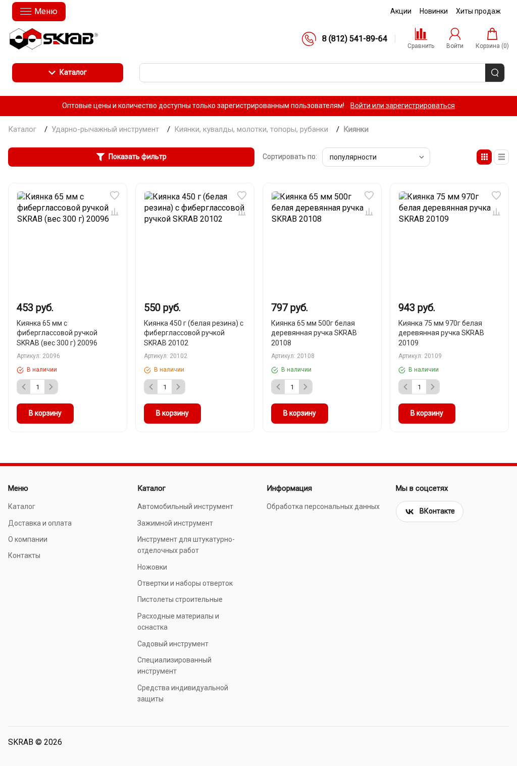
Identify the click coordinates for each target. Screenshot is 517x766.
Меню (46, 11)
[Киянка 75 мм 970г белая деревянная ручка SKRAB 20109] (449, 241)
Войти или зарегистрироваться (402, 105)
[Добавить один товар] (51, 387)
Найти (494, 72)
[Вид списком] (501, 157)
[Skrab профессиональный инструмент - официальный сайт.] (53, 38)
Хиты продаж (478, 11)
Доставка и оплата (40, 523)
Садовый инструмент (173, 644)
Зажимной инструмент (175, 523)
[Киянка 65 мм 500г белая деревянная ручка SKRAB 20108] (322, 241)
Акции (400, 11)
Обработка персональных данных (323, 506)
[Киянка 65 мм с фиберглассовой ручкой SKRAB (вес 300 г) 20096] (68, 241)
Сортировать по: (290, 156)
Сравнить (115, 212)
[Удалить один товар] (23, 387)
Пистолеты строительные (180, 599)
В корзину (45, 413)
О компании (27, 539)
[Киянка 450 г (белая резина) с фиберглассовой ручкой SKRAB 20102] (195, 241)
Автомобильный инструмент (185, 506)
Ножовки (152, 567)
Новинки (434, 11)
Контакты (24, 555)
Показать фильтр (138, 156)
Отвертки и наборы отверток (185, 583)
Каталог (73, 72)
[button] (115, 195)
